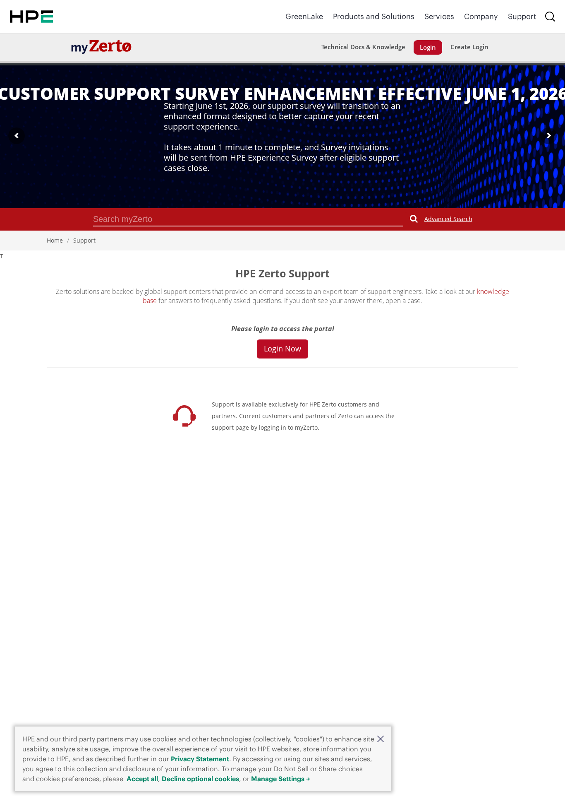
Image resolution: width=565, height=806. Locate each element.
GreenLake (304, 16)
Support (522, 16)
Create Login (469, 47)
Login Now (282, 349)
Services (439, 16)
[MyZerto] (101, 47)
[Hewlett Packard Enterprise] (31, 16)
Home (55, 240)
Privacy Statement (200, 759)
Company (481, 16)
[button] (380, 738)
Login (428, 47)
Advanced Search (448, 219)
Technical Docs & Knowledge (363, 47)
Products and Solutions (373, 16)
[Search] (550, 16)
